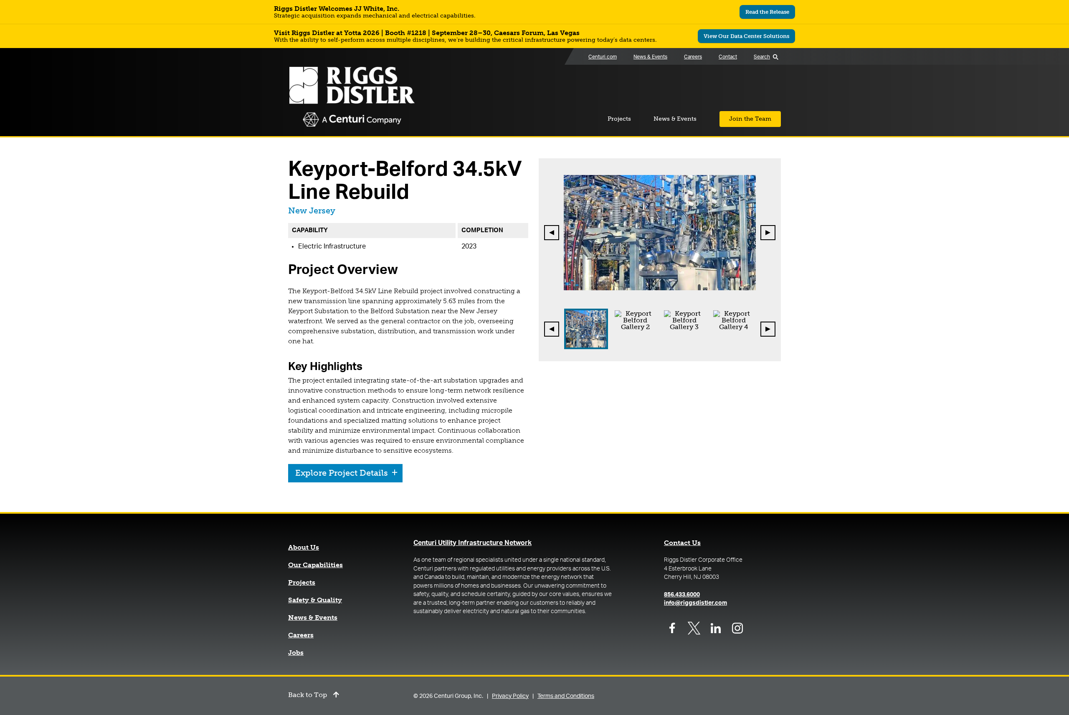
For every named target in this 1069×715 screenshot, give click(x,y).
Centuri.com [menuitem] (602, 56)
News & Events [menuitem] (650, 56)
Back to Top (307, 695)
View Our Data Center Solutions (749, 37)
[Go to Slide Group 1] (586, 329)
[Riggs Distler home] (352, 97)
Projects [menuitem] (619, 118)
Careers (301, 635)
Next (768, 232)
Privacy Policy (510, 696)
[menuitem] (506, 56)
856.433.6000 (682, 595)
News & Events (312, 617)
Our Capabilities (315, 565)
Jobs (296, 652)
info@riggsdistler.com (695, 603)
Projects (301, 582)
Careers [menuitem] (693, 56)
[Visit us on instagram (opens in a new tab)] (737, 628)
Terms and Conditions (565, 696)
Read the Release (770, 13)
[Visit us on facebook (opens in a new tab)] (672, 628)
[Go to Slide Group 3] (684, 329)
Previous (552, 232)
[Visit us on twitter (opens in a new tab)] (694, 628)
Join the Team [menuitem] (750, 118)
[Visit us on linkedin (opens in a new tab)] (715, 628)
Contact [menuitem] (728, 56)
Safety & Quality (315, 600)
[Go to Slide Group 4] (733, 329)
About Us (303, 547)
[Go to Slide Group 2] (635, 329)
